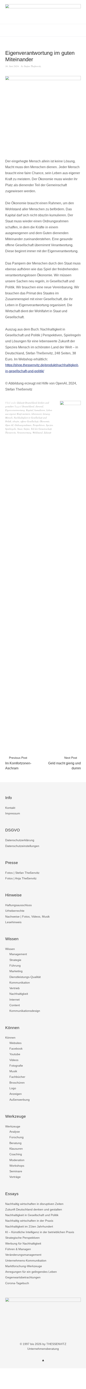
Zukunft (47, 432)
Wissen (10, 949)
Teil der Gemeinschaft (41, 428)
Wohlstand (38, 432)
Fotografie (16, 1065)
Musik (13, 1071)
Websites (15, 1043)
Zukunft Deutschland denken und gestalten (33, 1209)
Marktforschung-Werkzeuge (23, 1266)
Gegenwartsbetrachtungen (22, 1277)
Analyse (14, 1131)
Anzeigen (15, 1093)
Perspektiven (39, 425)
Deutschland (28, 406)
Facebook (16, 1048)
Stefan (27, 428)
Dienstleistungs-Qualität (25, 977)
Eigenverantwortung (15, 410)
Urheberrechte (14, 910)
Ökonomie (44, 421)
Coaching (15, 1154)
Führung (15, 965)
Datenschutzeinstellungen (22, 846)
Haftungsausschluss (18, 905)
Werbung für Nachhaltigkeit (23, 1243)
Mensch (9, 417)
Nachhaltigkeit (18, 993)
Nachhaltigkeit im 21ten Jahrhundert (29, 1226)
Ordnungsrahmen (23, 425)
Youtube (14, 1054)
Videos (13, 1060)
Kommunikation (19, 982)
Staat (19, 428)
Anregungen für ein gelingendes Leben (31, 1271)
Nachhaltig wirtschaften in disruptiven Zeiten (34, 1203)
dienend (39, 406)
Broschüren (17, 1082)
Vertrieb (14, 988)
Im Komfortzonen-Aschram (18, 763)
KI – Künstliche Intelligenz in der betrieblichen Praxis (39, 1232)
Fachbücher (17, 1076)
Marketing (16, 971)
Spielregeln (10, 428)
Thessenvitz (10, 432)
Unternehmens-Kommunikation (25, 1260)
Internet (14, 999)
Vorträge (15, 1177)
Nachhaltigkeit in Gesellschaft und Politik (31, 1215)
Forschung (16, 1137)
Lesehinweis (13, 922)
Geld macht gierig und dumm (64, 763)
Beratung (15, 1143)
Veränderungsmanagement (23, 1254)
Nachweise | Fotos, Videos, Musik (27, 916)
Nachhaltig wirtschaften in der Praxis (29, 1220)
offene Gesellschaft (29, 421)
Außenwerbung (19, 1099)
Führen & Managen (18, 1249)
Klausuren (16, 1148)
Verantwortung (24, 432)
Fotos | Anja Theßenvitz (21, 878)
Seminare (15, 1171)
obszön (16, 421)
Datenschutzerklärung (19, 840)
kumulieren (39, 410)
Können (10, 1037)
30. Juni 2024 (12, 66)
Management (18, 954)
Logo (12, 1088)
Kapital (29, 410)
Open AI (9, 425)
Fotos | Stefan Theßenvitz (22, 872)
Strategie (15, 960)
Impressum (12, 813)
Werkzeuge (12, 1126)
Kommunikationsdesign (24, 1010)
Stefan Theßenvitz (32, 66)
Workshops (16, 1165)
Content (14, 1005)
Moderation (16, 1160)
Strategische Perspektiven (22, 1237)
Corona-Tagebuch (17, 1283)
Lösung (46, 413)
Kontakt (10, 807)
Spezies (49, 425)
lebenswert (37, 413)
